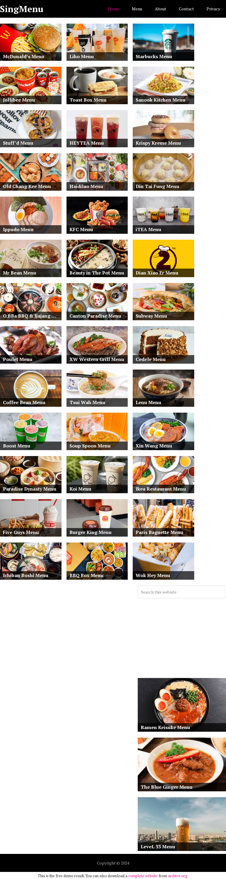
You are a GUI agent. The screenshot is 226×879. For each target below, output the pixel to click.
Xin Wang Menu (154, 445)
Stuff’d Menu (18, 143)
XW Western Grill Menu (96, 359)
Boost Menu (16, 445)
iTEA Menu (148, 229)
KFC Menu (81, 229)
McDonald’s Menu (23, 56)
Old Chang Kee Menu (27, 186)
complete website (143, 875)
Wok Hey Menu (153, 575)
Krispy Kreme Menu (158, 143)
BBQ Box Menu (86, 575)
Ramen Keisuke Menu (165, 727)
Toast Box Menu (88, 100)
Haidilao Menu (86, 186)
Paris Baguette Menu (159, 532)
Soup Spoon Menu (90, 445)
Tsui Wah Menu (87, 402)
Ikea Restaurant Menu (161, 489)
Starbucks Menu (154, 56)
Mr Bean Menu (19, 272)
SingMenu (22, 9)
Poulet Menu (17, 359)
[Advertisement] (182, 638)
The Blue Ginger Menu (166, 787)
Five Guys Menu (21, 532)
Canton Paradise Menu (95, 316)
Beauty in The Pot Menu (96, 272)
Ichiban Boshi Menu (25, 575)
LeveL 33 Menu (158, 846)
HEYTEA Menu (86, 143)
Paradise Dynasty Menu (29, 489)
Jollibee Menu (19, 100)
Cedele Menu (151, 359)
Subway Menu (151, 316)
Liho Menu (81, 56)
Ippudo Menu (18, 229)
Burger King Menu (90, 532)
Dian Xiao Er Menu (157, 272)
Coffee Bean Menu (24, 402)
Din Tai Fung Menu (157, 186)
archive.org (177, 875)
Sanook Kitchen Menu (160, 100)
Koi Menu (80, 489)
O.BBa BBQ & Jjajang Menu (32, 316)
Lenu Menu (148, 402)
